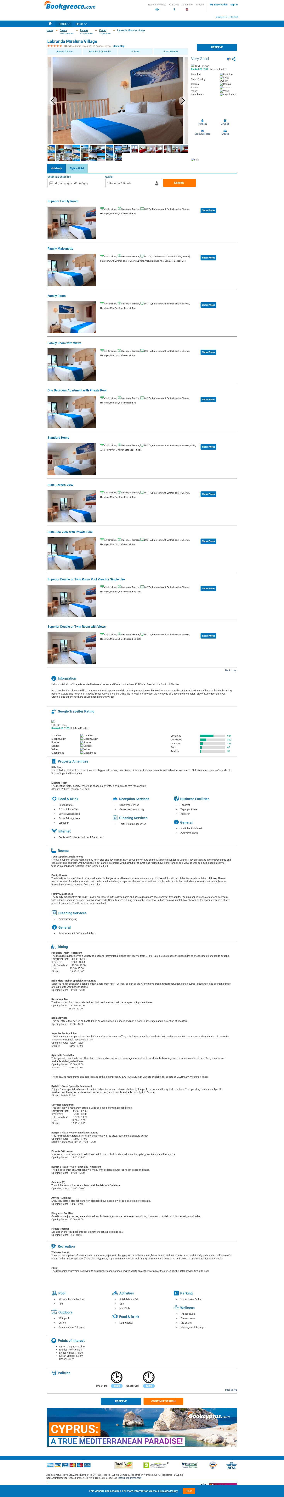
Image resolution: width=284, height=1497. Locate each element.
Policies (135, 51)
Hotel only (56, 168)
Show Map (118, 46)
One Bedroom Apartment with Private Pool (77, 390)
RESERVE (217, 47)
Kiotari (102, 30)
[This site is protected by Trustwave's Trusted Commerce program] (190, 1465)
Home (50, 30)
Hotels (62, 23)
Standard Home (58, 438)
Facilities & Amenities (100, 51)
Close (189, 1491)
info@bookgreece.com (129, 1478)
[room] (72, 238)
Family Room (57, 296)
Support (200, 4)
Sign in (234, 4)
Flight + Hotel (77, 168)
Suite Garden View (60, 485)
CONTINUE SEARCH (163, 1401)
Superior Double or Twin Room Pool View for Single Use (86, 579)
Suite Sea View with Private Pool (70, 532)
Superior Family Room (63, 201)
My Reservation (218, 4)
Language (187, 4)
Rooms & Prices (65, 51)
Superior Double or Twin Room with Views (77, 626)
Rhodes (84, 30)
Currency (174, 7)
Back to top (231, 670)
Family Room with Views (64, 343)
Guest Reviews (170, 51)
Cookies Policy (169, 1491)
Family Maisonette (60, 248)
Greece (63, 30)
